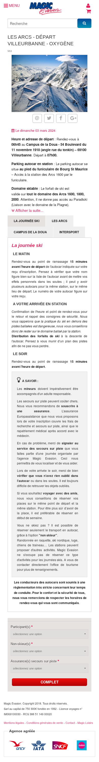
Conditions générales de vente (44, 723)
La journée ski (26, 220)
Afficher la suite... (28, 210)
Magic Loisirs (85, 723)
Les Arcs (59, 220)
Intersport (69, 232)
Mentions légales (14, 723)
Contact (70, 723)
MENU (14, 5)
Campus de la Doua (30, 232)
